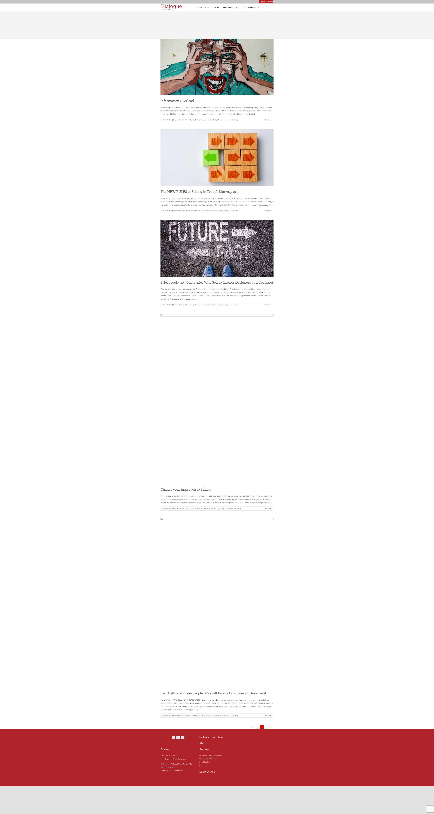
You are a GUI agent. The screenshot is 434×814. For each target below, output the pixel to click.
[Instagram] (178, 737)
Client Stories (207, 772)
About (202, 743)
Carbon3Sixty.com (179, 770)
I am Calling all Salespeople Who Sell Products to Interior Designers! (213, 693)
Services (204, 749)
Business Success (179, 120)
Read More (268, 120)
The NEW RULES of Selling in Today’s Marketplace (199, 191)
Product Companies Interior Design (206, 120)
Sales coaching (223, 120)
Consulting (203, 765)
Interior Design (190, 120)
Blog (174, 509)
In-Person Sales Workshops (210, 755)
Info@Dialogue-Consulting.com (173, 759)
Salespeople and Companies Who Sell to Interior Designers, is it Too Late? (216, 282)
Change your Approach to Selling (185, 489)
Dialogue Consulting (211, 737)
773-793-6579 (171, 755)
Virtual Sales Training (207, 759)
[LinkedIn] (182, 737)
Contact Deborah (266, 1)
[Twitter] (173, 737)
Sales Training (233, 120)
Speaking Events (205, 762)
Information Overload (177, 101)
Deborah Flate (167, 120)
